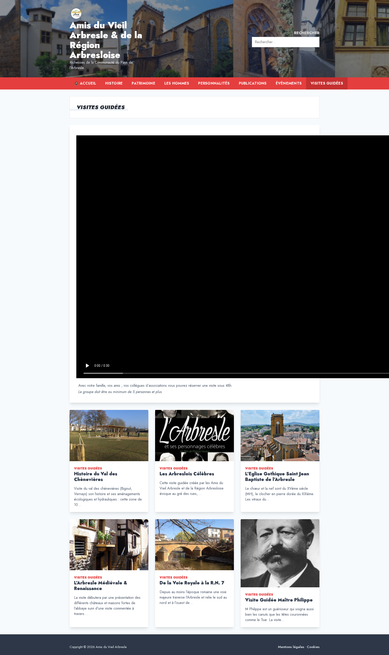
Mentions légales (291, 647)
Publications (253, 83)
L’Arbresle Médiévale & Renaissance (100, 586)
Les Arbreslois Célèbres (187, 474)
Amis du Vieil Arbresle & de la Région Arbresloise (106, 40)
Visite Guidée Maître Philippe (279, 600)
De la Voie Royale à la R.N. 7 (192, 583)
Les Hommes (176, 83)
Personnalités (214, 83)
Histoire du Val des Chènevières (95, 477)
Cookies (313, 647)
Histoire (114, 83)
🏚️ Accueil (85, 83)
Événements (289, 83)
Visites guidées (327, 83)
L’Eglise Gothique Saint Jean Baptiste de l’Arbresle (277, 477)
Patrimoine (143, 83)
